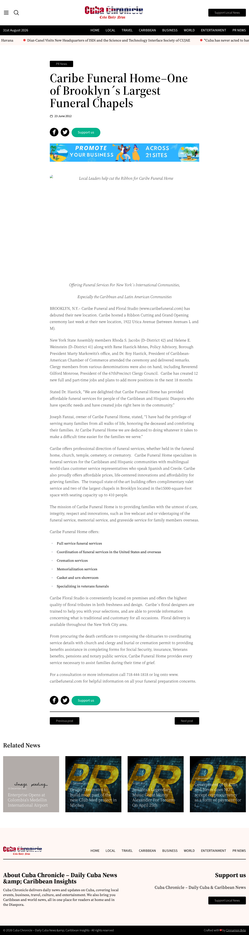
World (189, 30)
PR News (239, 30)
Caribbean (147, 30)
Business (170, 30)
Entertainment (213, 30)
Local (110, 30)
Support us (86, 132)
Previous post (64, 721)
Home (94, 30)
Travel (127, 30)
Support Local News (227, 13)
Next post (187, 721)
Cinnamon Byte (236, 930)
